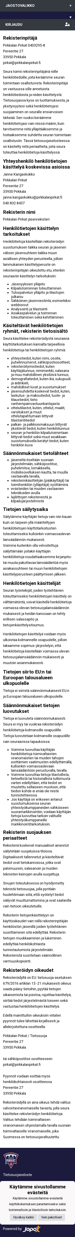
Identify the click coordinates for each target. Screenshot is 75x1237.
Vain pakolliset (51, 1217)
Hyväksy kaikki (23, 1217)
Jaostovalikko (38, 5)
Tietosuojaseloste (17, 1175)
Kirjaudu (13, 24)
